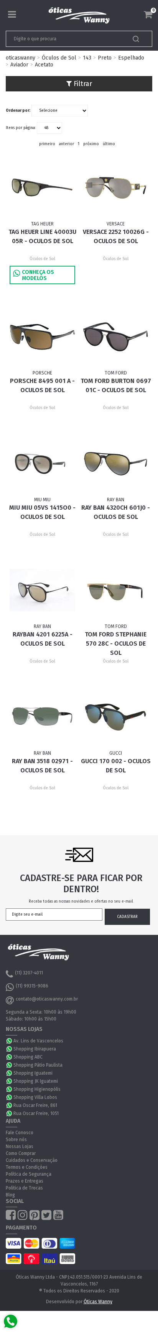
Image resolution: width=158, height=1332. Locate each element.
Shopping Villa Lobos (35, 1097)
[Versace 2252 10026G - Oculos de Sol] (115, 188)
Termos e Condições (27, 1167)
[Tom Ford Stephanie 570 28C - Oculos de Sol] (115, 590)
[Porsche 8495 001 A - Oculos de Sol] (42, 337)
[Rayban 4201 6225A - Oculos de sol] (42, 590)
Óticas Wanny (98, 1301)
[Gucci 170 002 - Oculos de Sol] (115, 717)
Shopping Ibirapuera (34, 1049)
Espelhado (131, 58)
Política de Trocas (24, 1188)
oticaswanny (20, 58)
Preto (105, 58)
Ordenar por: (18, 110)
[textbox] (65, 39)
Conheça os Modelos (38, 275)
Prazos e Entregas (24, 1181)
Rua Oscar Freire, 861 (35, 1105)
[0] (148, 15)
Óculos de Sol (59, 58)
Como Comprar (21, 1153)
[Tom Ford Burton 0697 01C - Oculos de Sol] (115, 337)
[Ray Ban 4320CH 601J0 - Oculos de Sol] (115, 463)
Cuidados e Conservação (32, 1160)
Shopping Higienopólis (37, 1089)
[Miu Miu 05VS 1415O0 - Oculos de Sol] (42, 463)
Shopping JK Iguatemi (35, 1081)
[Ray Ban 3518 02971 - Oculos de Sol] (42, 717)
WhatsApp (9, 1040)
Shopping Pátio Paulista (38, 1065)
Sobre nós (16, 1139)
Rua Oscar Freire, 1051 (36, 1113)
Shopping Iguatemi (33, 1073)
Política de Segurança (28, 1174)
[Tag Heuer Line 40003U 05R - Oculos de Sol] (42, 188)
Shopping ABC (28, 1057)
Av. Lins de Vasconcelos (38, 1041)
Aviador (19, 64)
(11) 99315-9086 (32, 986)
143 (87, 58)
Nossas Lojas (19, 1146)
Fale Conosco (19, 1132)
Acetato (44, 64)
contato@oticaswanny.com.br (47, 999)
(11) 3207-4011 (29, 973)
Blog (10, 1195)
